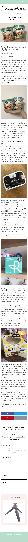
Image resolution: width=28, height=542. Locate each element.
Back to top (13, 538)
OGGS (14, 364)
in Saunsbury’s (19, 209)
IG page (6, 82)
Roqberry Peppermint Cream (13, 289)
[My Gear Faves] (14, 511)
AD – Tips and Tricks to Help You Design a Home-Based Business (14, 427)
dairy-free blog (8, 80)
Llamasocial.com (18, 534)
